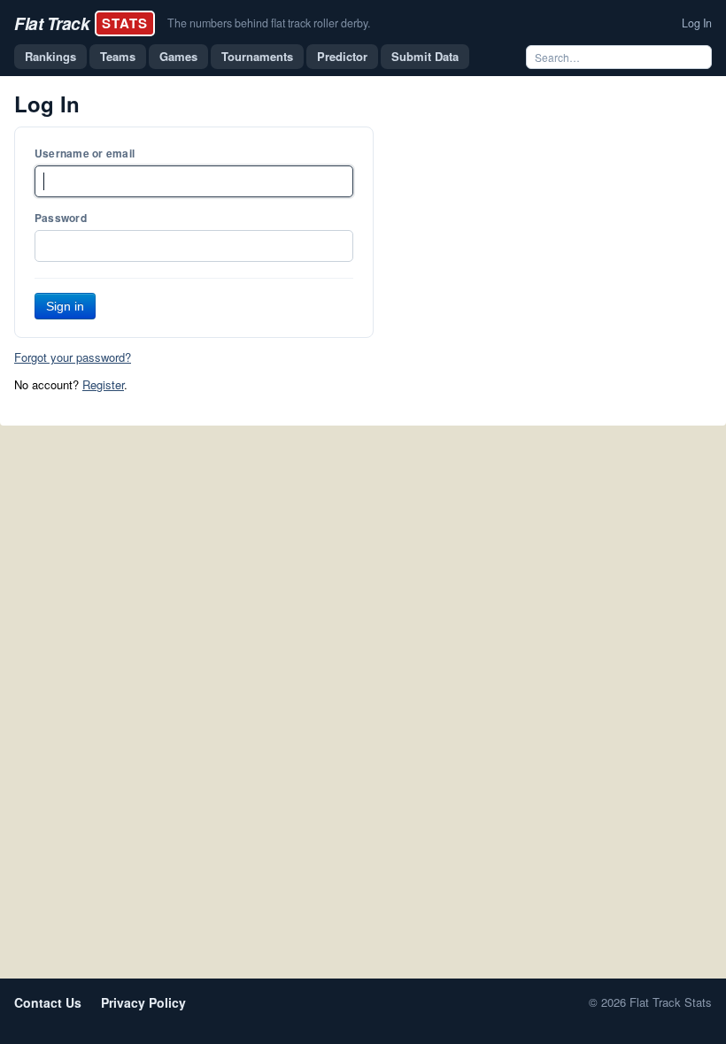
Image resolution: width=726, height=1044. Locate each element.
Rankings (50, 56)
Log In (697, 23)
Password (61, 218)
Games (178, 56)
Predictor (342, 56)
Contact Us (47, 1002)
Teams (117, 56)
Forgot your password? (72, 357)
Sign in (65, 306)
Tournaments (257, 56)
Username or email (85, 153)
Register (103, 384)
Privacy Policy (143, 1002)
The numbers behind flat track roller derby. (268, 23)
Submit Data (425, 56)
